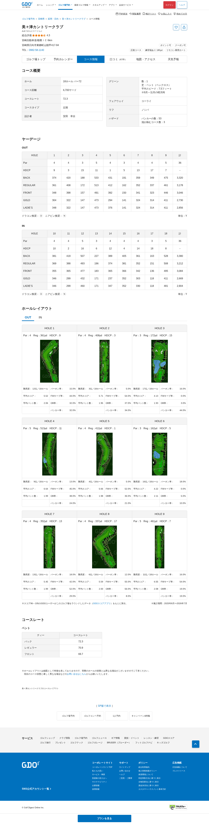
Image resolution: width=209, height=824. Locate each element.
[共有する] (184, 27)
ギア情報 (115, 738)
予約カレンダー (63, 59)
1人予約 (116, 716)
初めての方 (181, 14)
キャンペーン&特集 (141, 716)
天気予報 (173, 59)
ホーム (40, 5)
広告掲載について (179, 767)
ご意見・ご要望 (125, 778)
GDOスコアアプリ (102, 603)
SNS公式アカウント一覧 (35, 788)
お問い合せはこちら (76, 674)
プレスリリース (178, 771)
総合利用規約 (143, 767)
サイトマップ (124, 767)
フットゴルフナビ (143, 742)
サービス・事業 (98, 774)
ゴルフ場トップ (35, 59)
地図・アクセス (145, 59)
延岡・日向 (53, 19)
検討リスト (151, 14)
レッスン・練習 (151, 738)
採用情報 (95, 789)
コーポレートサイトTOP (102, 767)
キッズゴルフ (163, 742)
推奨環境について (145, 774)
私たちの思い (97, 771)
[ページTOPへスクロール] (195, 744)
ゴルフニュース (99, 738)
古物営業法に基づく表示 (148, 782)
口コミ (118, 59)
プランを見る (104, 818)
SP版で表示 (104, 706)
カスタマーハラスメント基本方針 (152, 789)
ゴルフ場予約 (28, 19)
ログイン (170, 5)
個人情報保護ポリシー (147, 771)
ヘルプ (182, 5)
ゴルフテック (76, 742)
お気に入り (166, 14)
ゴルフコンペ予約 (92, 716)
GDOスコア (168, 738)
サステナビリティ (99, 782)
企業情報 (95, 785)
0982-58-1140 (36, 50)
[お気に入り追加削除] (176, 27)
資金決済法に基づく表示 (148, 785)
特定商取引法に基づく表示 (149, 778)
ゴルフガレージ (95, 742)
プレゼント (60, 742)
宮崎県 (41, 19)
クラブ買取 (64, 738)
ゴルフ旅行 (45, 742)
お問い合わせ (124, 771)
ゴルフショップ (47, 738)
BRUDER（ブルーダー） (119, 742)
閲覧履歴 (136, 14)
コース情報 (91, 59)
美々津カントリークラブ (74, 19)
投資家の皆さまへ (99, 778)
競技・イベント (131, 738)
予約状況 (123, 14)
